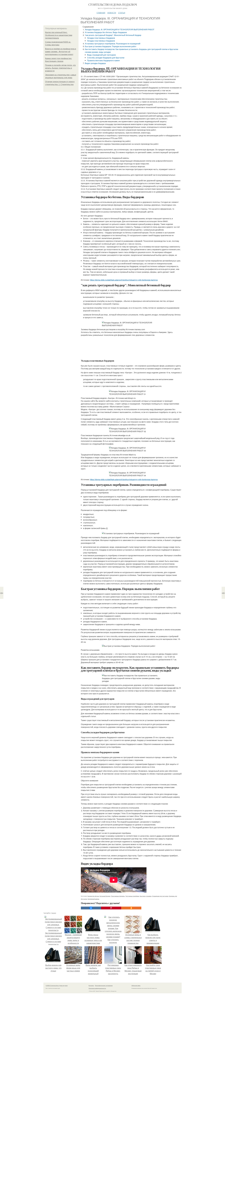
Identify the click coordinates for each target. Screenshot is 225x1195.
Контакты (91, 985)
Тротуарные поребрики (132, 896)
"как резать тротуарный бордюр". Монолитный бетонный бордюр (113, 35)
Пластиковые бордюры (118, 896)
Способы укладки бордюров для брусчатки (105, 57)
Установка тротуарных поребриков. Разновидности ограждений (112, 43)
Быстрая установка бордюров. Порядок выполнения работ (110, 46)
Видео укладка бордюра (95, 63)
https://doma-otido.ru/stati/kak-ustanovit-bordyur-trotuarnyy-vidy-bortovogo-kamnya (124, 280)
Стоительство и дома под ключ (112, 4)
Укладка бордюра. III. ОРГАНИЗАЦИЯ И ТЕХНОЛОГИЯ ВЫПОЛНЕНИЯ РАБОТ (119, 29)
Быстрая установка (145, 896)
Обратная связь (135, 985)
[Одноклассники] (131, 908)
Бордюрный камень (93, 899)
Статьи (121, 12)
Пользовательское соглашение (104, 985)
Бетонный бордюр (105, 896)
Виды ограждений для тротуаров (101, 54)
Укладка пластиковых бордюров (101, 38)
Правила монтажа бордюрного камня (103, 60)
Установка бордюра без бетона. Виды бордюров (106, 32)
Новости (111, 12)
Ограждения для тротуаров (160, 896)
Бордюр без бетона (93, 896)
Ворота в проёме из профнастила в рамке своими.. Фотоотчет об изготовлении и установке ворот (60, 51)
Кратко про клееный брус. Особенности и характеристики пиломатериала (58, 35)
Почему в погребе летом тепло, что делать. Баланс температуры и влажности (60, 68)
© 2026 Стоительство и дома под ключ (57, 985)
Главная (101, 12)
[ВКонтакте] (91, 908)
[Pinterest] (111, 908)
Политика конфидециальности (97, 988)
